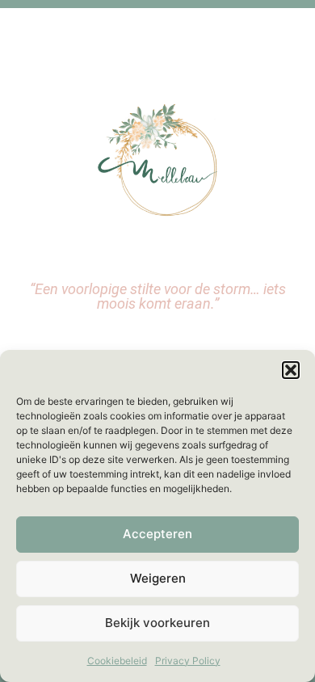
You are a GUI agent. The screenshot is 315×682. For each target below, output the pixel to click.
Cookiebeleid (117, 661)
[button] (291, 370)
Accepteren (157, 533)
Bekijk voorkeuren (157, 622)
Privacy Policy (187, 661)
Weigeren (158, 578)
